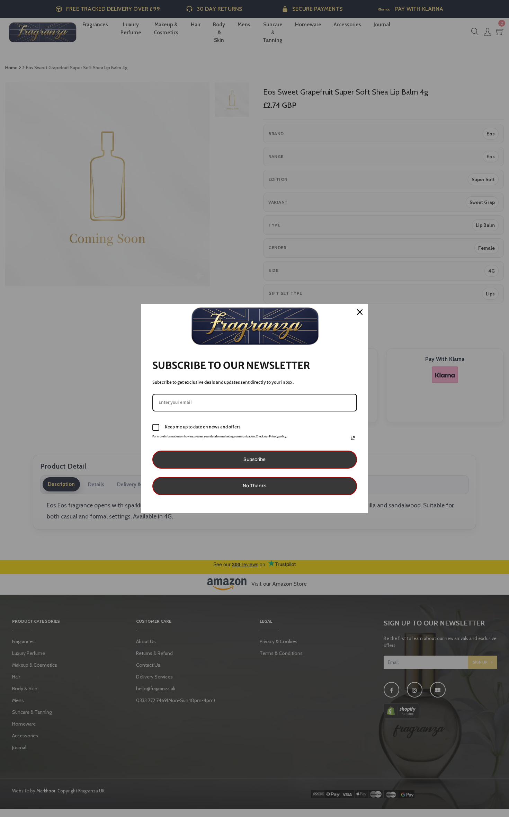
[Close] (359, 312)
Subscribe (254, 459)
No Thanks (254, 486)
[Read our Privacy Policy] (353, 438)
